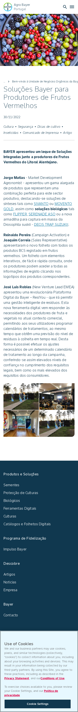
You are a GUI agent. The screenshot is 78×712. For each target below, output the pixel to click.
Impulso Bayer (14, 549)
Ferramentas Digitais (19, 508)
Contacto (10, 615)
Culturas (9, 516)
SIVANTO (41, 203)
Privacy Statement (16, 678)
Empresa (10, 590)
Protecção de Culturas (20, 493)
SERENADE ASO (42, 214)
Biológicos (11, 500)
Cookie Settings (37, 704)
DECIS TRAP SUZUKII (51, 224)
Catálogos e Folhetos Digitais (27, 524)
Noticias (9, 582)
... (4, 81)
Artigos (9, 574)
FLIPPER (20, 214)
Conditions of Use (53, 678)
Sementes (11, 485)
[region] (39, 671)
